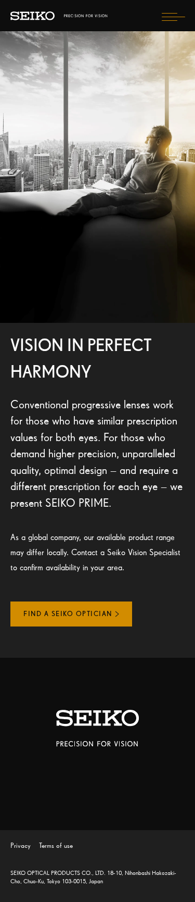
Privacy (20, 845)
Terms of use (56, 845)
